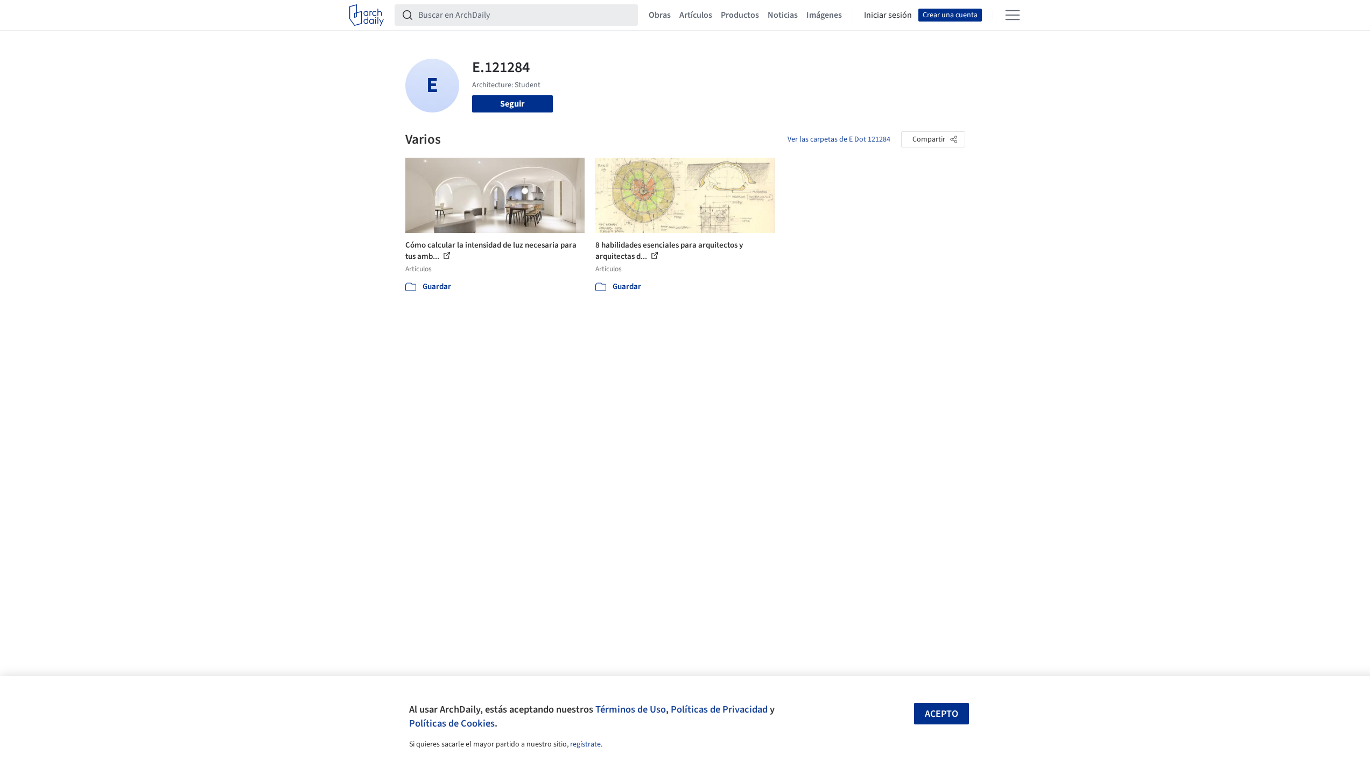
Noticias (783, 15)
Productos (740, 15)
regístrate (585, 744)
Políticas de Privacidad (719, 709)
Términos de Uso (630, 709)
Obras (660, 15)
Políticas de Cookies (452, 723)
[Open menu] (1012, 15)
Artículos (695, 15)
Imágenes (824, 15)
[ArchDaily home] (366, 15)
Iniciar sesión (888, 15)
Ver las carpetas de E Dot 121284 (839, 139)
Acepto (941, 714)
